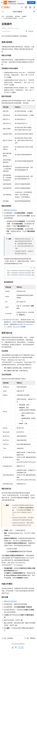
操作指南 (17, 16)
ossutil (17, 327)
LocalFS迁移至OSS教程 (10, 18)
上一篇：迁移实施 (7, 638)
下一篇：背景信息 (29, 638)
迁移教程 (24, 16)
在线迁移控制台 (12, 210)
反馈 (22, 647)
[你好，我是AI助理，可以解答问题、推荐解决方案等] (26, 7)
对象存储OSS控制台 (12, 319)
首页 (3, 16)
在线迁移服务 (9, 16)
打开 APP (31, 2)
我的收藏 (30, 31)
